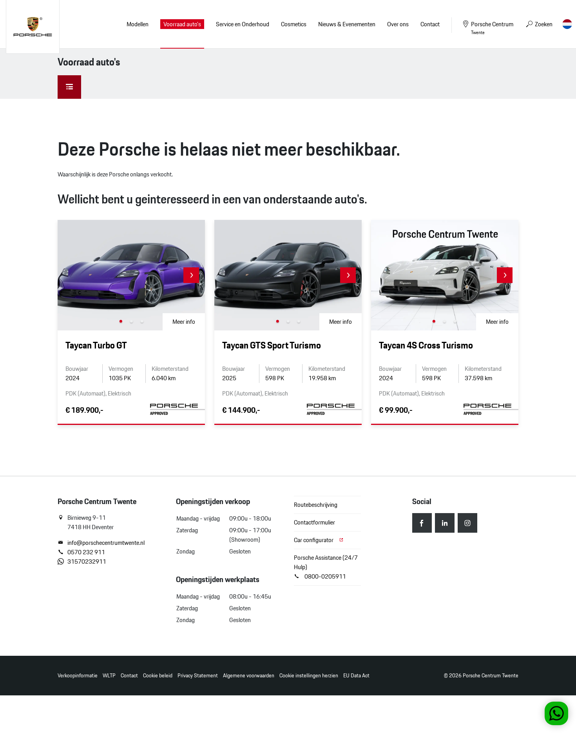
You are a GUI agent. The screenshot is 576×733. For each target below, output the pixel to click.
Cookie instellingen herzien (308, 675)
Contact (129, 675)
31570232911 (86, 561)
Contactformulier (314, 522)
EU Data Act (356, 675)
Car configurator (314, 540)
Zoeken (543, 24)
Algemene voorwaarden (248, 675)
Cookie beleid (157, 675)
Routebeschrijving (315, 505)
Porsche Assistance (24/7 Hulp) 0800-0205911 (326, 567)
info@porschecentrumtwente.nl (106, 543)
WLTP (109, 675)
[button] (191, 275)
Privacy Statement (198, 675)
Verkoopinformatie (78, 675)
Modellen (138, 24)
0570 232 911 (86, 552)
